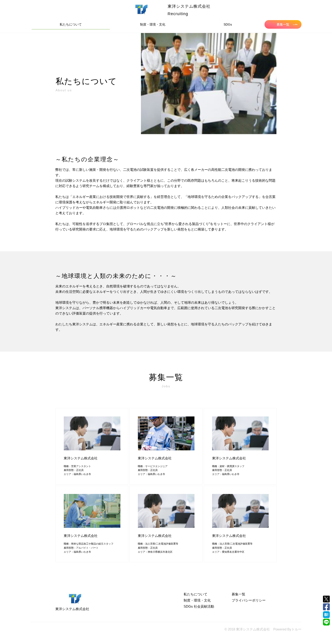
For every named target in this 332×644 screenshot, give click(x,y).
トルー (296, 629)
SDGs (228, 24)
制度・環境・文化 (152, 24)
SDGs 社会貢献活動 (199, 606)
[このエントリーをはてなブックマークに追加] (326, 614)
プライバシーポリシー (249, 600)
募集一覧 (283, 24)
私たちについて (71, 24)
